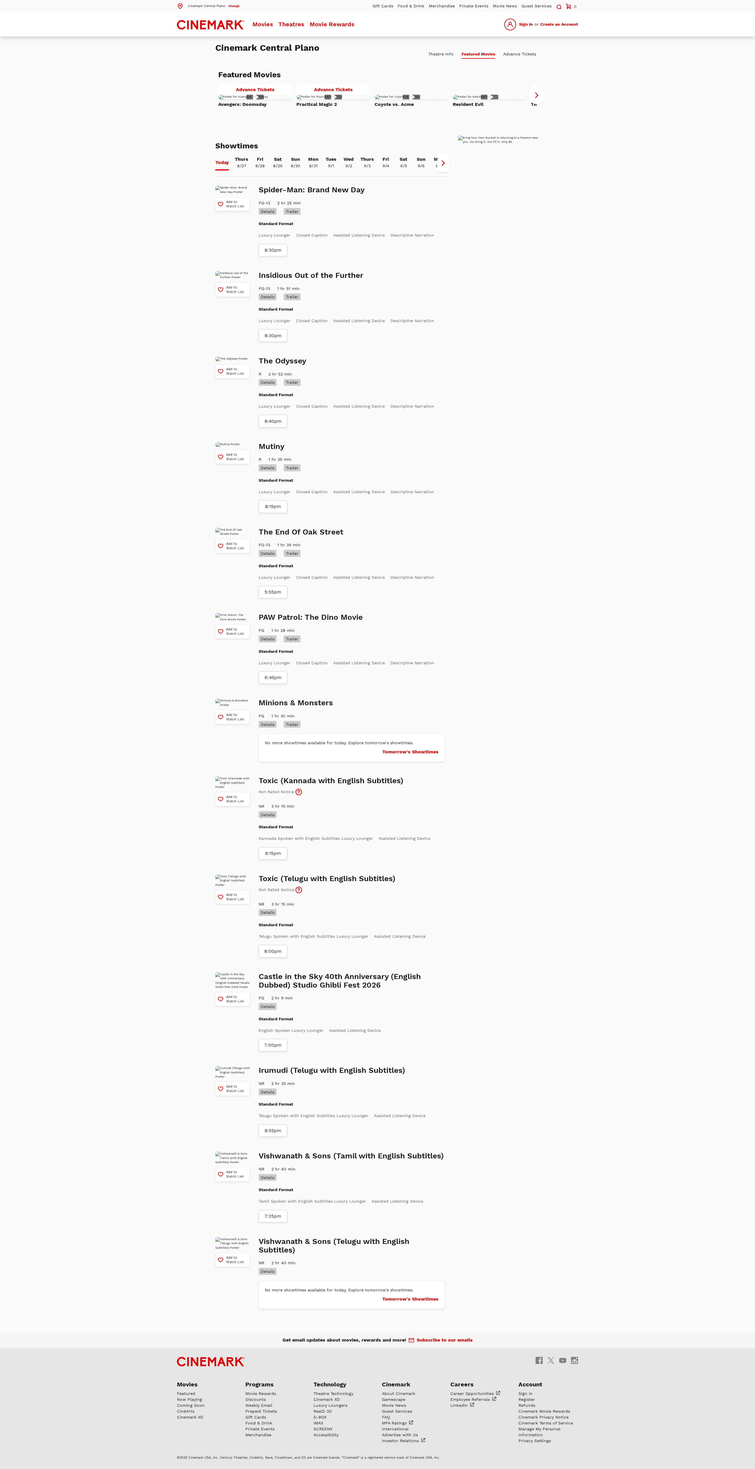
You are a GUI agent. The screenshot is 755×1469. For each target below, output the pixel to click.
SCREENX (323, 1429)
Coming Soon (191, 1405)
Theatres (291, 24)
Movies (262, 24)
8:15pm (273, 506)
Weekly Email (258, 1405)
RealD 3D (323, 1411)
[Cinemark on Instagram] (574, 1360)
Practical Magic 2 (316, 104)
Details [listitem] (268, 211)
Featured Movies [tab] (478, 54)
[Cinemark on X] (550, 1360)
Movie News (505, 6)
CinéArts (185, 1411)
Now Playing (189, 1399)
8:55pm (273, 1130)
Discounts (255, 1399)
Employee (470, 1399)
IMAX (318, 1423)
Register (526, 1399)
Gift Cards (382, 6)
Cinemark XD (190, 1417)
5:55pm (273, 592)
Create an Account (559, 24)
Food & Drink (411, 6)
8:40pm (273, 421)
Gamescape (393, 1399)
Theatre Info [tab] (441, 54)
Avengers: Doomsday (242, 104)
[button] (208, 5)
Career (472, 1393)
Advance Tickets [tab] (519, 54)
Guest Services (536, 6)
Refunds (526, 1405)
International (395, 1429)
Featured (186, 1393)
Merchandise (442, 6)
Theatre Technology (333, 1393)
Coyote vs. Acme (394, 104)
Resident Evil (468, 104)
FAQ (386, 1417)
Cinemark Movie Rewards (544, 1411)
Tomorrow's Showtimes (410, 752)
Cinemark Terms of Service (545, 1423)
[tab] (222, 163)
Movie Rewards (332, 24)
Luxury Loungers (330, 1405)
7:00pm (273, 1045)
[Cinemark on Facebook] (539, 1360)
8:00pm (273, 951)
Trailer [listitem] (292, 211)
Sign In (526, 24)
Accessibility (326, 1434)
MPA (395, 1423)
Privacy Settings (534, 1440)
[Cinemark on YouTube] (562, 1360)
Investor (401, 1440)
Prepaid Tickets (261, 1411)
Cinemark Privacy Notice (543, 1417)
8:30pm (273, 250)
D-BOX (320, 1417)
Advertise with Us (400, 1434)
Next (537, 95)
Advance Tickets (264, 90)
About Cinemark (398, 1393)
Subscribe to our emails (445, 1340)
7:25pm (273, 1216)
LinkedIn (459, 1405)
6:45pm (273, 677)
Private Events (473, 6)
